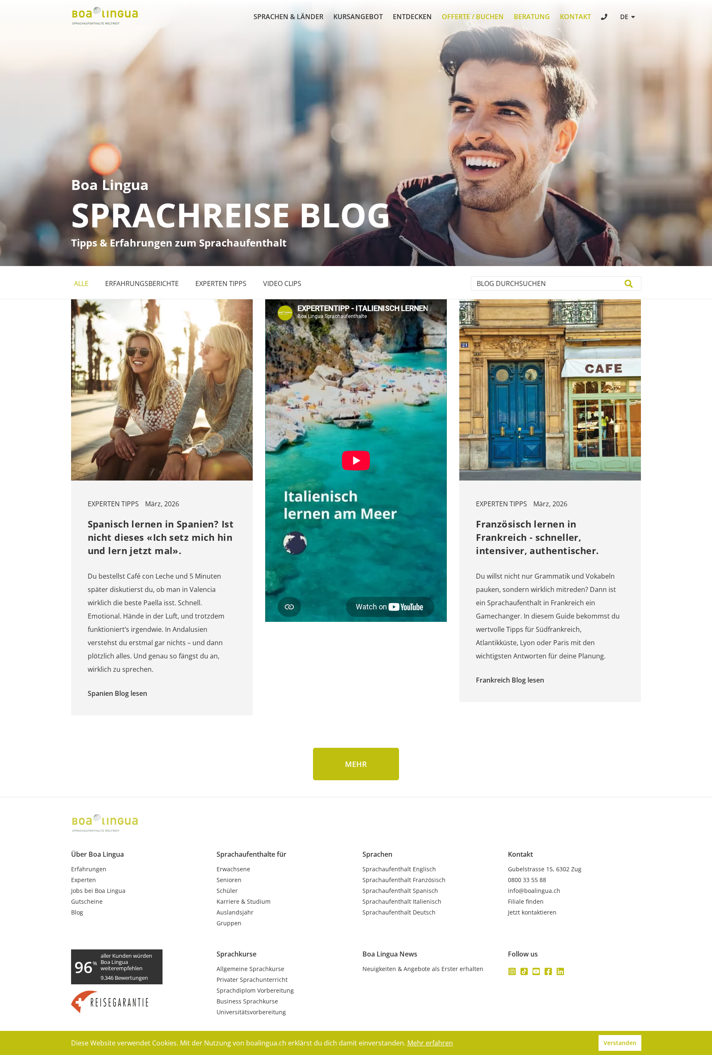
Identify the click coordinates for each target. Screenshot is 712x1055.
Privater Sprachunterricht (252, 980)
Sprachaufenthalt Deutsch (399, 912)
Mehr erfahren (430, 1043)
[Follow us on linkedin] (560, 971)
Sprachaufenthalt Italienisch (401, 901)
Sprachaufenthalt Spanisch (400, 891)
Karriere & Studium (244, 901)
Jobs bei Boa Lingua (98, 891)
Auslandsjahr (235, 912)
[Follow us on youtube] (536, 971)
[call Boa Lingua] (605, 17)
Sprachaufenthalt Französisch (404, 880)
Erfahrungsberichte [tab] (142, 283)
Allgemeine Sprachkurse (250, 969)
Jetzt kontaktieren (532, 912)
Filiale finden (526, 901)
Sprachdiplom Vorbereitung (255, 990)
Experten (83, 880)
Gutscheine (87, 901)
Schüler (227, 891)
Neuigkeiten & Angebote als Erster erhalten (422, 969)
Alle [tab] (81, 283)
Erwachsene (233, 869)
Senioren (229, 880)
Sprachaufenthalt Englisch (399, 869)
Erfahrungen (88, 869)
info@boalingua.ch (534, 891)
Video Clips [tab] (282, 283)
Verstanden (620, 1043)
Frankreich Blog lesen (510, 680)
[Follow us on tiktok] (524, 971)
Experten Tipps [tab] (220, 283)
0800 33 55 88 (527, 880)
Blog (77, 912)
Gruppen (229, 923)
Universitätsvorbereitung (251, 1012)
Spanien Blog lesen (117, 693)
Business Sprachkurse (247, 1001)
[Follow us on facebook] (548, 971)
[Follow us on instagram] (512, 971)
